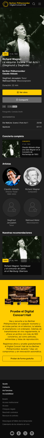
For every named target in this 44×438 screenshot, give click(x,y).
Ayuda (5, 384)
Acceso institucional (10, 402)
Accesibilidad (7, 394)
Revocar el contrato (10, 416)
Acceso (5, 406)
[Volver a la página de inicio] (16, 4)
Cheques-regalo (8, 409)
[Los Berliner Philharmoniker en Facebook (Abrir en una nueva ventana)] (19, 433)
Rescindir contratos (10, 412)
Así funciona (7, 390)
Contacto (6, 387)
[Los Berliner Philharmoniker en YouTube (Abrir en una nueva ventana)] (12, 433)
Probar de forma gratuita (22, 358)
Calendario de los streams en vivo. (16, 424)
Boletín (5, 399)
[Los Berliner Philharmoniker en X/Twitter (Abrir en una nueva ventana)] (25, 433)
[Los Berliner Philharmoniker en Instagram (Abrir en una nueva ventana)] (32, 433)
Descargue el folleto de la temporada (17, 421)
